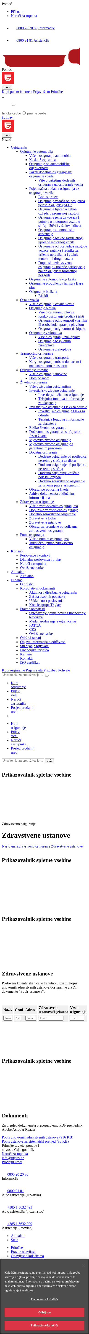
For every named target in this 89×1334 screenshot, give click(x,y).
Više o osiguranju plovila (56, 312)
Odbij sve (44, 1312)
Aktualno (17, 572)
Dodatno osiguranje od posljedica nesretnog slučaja (62, 467)
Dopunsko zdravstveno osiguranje (53, 510)
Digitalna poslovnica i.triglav (41, 559)
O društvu (27, 584)
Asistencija (41, 40)
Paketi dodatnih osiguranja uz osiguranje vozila (50, 174)
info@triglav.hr (13, 1158)
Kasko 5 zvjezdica (42, 160)
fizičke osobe (11, 113)
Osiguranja (19, 147)
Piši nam (17, 12)
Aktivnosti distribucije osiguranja (53, 592)
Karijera (26, 654)
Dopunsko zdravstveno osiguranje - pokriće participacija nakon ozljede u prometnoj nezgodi (61, 269)
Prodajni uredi (12, 1162)
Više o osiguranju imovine (48, 374)
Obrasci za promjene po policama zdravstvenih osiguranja (53, 528)
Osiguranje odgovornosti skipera (61, 329)
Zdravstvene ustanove (45, 522)
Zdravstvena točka (42, 518)
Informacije (46, 28)
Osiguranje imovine (34, 370)
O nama (16, 580)
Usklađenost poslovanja (46, 601)
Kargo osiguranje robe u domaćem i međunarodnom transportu (55, 364)
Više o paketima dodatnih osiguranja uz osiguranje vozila (60, 182)
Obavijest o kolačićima (27, 1256)
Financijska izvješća (34, 650)
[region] (44, 1296)
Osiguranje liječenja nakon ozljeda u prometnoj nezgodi (58, 211)
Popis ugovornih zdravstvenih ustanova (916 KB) (37, 1137)
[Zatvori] (84, 1266)
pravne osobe (36, 113)
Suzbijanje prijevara (34, 646)
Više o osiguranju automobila (50, 156)
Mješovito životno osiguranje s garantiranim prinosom (51, 446)
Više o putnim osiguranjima (49, 539)
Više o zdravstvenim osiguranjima (53, 506)
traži (49, 760)
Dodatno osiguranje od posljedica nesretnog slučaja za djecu (62, 458)
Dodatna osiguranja (43, 452)
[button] (36, 816)
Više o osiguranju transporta (49, 357)
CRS (32, 629)
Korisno (17, 551)
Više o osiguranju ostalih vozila (51, 304)
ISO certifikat (29, 662)
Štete (14, 1240)
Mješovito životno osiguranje (50, 440)
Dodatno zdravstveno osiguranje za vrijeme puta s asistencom (61, 483)
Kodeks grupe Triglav (45, 605)
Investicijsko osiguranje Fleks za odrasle (58, 407)
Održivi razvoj (30, 638)
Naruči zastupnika (24, 16)
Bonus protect (48, 197)
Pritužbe (17, 1248)
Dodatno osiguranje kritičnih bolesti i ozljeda (58, 475)
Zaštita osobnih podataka (47, 596)
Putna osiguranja (32, 535)
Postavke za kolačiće (44, 1299)
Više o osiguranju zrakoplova (59, 337)
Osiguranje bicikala (43, 291)
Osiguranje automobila (36, 151)
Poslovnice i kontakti (35, 555)
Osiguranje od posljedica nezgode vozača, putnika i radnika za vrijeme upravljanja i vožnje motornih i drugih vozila (62, 252)
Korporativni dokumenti (37, 588)
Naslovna (9, 846)
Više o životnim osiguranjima (50, 386)
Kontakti (26, 658)
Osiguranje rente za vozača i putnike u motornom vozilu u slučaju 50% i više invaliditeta (59, 221)
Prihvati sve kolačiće (44, 1325)
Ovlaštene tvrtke (32, 568)
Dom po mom (39, 378)
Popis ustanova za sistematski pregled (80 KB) (35, 1141)
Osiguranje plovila (42, 308)
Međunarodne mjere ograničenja (52, 621)
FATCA (35, 625)
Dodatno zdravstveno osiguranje (52, 514)
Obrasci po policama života (48, 489)
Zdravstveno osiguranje (37, 502)
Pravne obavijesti (32, 609)
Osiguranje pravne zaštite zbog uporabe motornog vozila (60, 240)
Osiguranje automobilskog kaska (52, 279)
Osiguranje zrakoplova (45, 333)
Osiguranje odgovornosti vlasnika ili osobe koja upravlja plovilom (62, 322)
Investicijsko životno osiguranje (52, 390)
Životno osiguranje (33, 382)
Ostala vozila (29, 300)
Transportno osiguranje (36, 353)
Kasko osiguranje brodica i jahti (61, 316)
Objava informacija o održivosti (42, 642)
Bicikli (43, 296)
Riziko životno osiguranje (47, 427)
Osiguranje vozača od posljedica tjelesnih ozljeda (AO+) (61, 203)
